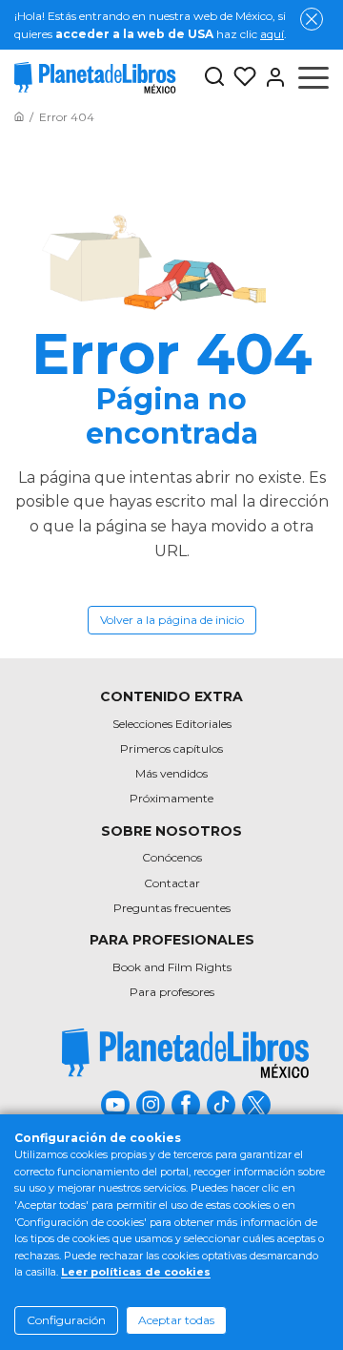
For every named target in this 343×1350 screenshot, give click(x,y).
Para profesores (172, 992)
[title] (186, 1052)
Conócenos (172, 857)
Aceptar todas (176, 1320)
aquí (272, 34)
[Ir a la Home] (19, 117)
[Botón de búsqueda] (214, 78)
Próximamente (171, 798)
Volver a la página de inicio (172, 620)
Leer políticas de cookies (136, 1271)
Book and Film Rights (172, 967)
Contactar (172, 883)
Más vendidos (171, 773)
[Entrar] (271, 77)
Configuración (66, 1320)
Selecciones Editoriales (172, 724)
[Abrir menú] (313, 77)
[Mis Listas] (241, 77)
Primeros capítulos (171, 748)
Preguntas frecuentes (172, 908)
